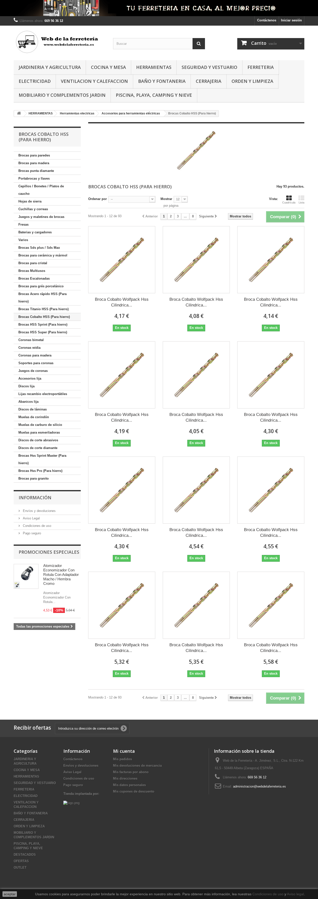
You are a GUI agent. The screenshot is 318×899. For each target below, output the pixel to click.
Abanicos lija (28, 401)
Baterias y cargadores (35, 232)
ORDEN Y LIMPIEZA (252, 81)
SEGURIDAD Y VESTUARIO (209, 67)
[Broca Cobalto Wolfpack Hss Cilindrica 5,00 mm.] (271, 490)
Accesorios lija (29, 378)
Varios (23, 240)
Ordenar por (97, 199)
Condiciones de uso (36, 526)
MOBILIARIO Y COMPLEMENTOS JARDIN (62, 95)
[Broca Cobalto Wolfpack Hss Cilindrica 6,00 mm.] (196, 605)
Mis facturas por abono (131, 772)
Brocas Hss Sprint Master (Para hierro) (42, 459)
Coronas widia (29, 348)
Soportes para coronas (35, 363)
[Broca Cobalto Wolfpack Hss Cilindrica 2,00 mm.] (271, 260)
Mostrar (166, 199)
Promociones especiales (49, 552)
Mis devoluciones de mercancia (137, 765)
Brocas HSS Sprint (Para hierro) (42, 324)
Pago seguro (31, 533)
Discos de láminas (32, 409)
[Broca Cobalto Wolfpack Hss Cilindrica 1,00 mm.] (122, 260)
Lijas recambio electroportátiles (42, 394)
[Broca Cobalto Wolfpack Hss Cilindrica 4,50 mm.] (196, 490)
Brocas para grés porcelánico (41, 286)
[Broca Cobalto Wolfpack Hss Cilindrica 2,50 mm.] (122, 375)
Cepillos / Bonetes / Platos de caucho (41, 190)
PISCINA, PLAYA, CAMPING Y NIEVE (154, 95)
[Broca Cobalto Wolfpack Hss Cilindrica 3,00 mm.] (196, 375)
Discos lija (26, 386)
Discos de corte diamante (37, 448)
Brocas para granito (33, 478)
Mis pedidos (122, 759)
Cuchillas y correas (33, 209)
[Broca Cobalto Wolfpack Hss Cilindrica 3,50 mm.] (271, 375)
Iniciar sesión (291, 20)
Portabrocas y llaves (34, 178)
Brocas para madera (33, 163)
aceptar (10, 894)
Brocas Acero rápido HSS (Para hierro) (42, 297)
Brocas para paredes (34, 155)
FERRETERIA (260, 67)
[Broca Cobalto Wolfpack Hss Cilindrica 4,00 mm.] (122, 490)
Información (35, 497)
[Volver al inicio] (19, 113)
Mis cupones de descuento (133, 791)
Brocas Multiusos (31, 271)
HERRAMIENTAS (153, 67)
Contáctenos (266, 20)
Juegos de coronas (33, 371)
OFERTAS (21, 861)
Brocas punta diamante (36, 171)
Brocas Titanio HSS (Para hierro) (43, 309)
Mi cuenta (124, 751)
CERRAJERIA (208, 81)
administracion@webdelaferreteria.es (259, 786)
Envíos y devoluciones (39, 511)
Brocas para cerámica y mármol (42, 255)
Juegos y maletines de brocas (41, 217)
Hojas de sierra (29, 201)
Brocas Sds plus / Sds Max (39, 248)
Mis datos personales (129, 785)
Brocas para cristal (32, 263)
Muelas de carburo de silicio (40, 425)
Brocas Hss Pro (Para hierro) (40, 471)
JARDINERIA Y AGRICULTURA (50, 67)
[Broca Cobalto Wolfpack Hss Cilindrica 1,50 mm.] (196, 260)
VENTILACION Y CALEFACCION (94, 81)
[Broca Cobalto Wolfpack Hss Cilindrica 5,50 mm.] (122, 605)
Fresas (23, 224)
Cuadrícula (288, 202)
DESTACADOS (25, 854)
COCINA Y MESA (108, 67)
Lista (301, 202)
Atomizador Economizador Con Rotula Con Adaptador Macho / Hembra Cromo (61, 574)
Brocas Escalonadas (34, 278)
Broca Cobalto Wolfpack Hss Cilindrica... (122, 302)
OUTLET (20, 867)
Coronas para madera (34, 355)
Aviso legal (295, 894)
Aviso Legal (31, 518)
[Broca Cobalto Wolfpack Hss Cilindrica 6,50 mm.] (271, 605)
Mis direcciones (125, 778)
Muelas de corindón (33, 417)
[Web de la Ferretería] (60, 41)
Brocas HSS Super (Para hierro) (42, 332)
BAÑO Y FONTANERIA (162, 81)
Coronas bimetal (31, 340)
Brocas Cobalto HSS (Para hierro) (44, 317)
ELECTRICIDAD (35, 81)
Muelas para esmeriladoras (39, 432)
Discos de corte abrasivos (38, 440)
